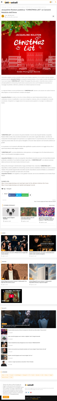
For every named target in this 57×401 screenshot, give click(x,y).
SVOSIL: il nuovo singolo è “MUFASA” (9, 218)
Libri (42, 375)
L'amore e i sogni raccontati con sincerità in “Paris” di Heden (20, 361)
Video (11, 377)
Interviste (37, 375)
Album (3, 375)
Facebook (13, 195)
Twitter (19, 195)
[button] (55, 2)
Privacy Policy (32, 397)
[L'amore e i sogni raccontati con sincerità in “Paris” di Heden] (4, 363)
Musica (46, 375)
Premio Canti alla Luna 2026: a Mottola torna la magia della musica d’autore (14, 253)
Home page (3, 7)
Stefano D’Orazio (5, 377)
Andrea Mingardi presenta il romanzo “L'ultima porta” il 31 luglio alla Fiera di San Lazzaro (14, 282)
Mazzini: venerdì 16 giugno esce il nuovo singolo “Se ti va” (20, 355)
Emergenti (9, 7)
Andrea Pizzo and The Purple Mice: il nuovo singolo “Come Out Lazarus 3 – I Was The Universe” (46, 219)
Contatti (27, 397)
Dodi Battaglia (18, 375)
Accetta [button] (6, 397)
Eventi (33, 375)
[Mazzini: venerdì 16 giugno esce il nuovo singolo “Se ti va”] (4, 357)
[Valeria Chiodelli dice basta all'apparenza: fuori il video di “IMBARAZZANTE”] (4, 344)
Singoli (51, 375)
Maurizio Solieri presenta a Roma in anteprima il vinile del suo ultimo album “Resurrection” (27, 330)
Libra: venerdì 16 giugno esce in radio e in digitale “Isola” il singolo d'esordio (24, 336)
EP (29, 375)
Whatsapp (25, 195)
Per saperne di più (14, 394)
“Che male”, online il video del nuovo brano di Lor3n (27, 218)
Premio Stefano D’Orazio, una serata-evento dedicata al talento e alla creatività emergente (41, 253)
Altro (7, 375)
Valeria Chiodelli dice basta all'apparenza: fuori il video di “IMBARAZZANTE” (24, 342)
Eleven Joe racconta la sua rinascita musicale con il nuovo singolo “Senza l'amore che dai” (27, 349)
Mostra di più (52, 205)
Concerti (11, 375)
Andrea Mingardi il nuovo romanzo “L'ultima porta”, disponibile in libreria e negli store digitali (40, 282)
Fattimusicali (35, 398)
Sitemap (38, 397)
